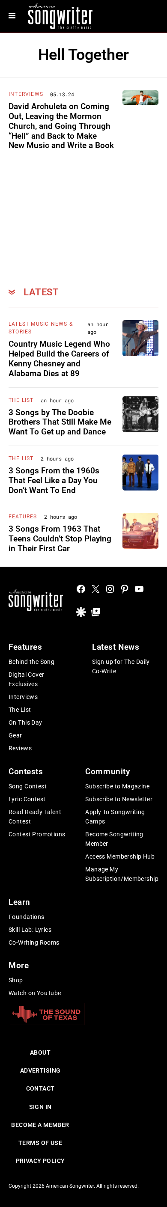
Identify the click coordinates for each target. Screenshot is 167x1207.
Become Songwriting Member (114, 839)
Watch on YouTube (35, 993)
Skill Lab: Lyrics (30, 929)
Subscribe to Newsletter (118, 799)
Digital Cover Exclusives (26, 679)
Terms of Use (40, 1142)
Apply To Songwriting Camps (115, 817)
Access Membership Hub (120, 856)
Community (107, 771)
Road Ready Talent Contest (35, 817)
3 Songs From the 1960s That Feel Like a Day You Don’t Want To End (54, 480)
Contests (26, 771)
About (40, 1052)
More (19, 965)
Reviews (20, 748)
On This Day (25, 722)
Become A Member (40, 1124)
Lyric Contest (27, 799)
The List (21, 400)
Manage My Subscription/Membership (121, 874)
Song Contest (28, 786)
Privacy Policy (40, 1160)
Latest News (115, 647)
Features (23, 517)
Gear (15, 735)
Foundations (27, 916)
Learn (19, 902)
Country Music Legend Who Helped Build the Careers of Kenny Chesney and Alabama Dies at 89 (59, 358)
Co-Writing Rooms (34, 942)
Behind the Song (31, 661)
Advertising (40, 1070)
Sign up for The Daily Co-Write (121, 666)
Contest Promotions (37, 834)
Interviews (26, 94)
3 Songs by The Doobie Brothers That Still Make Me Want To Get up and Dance (60, 422)
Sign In (40, 1106)
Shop (16, 980)
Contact (40, 1088)
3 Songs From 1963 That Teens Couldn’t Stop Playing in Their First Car (60, 538)
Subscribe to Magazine (117, 786)
